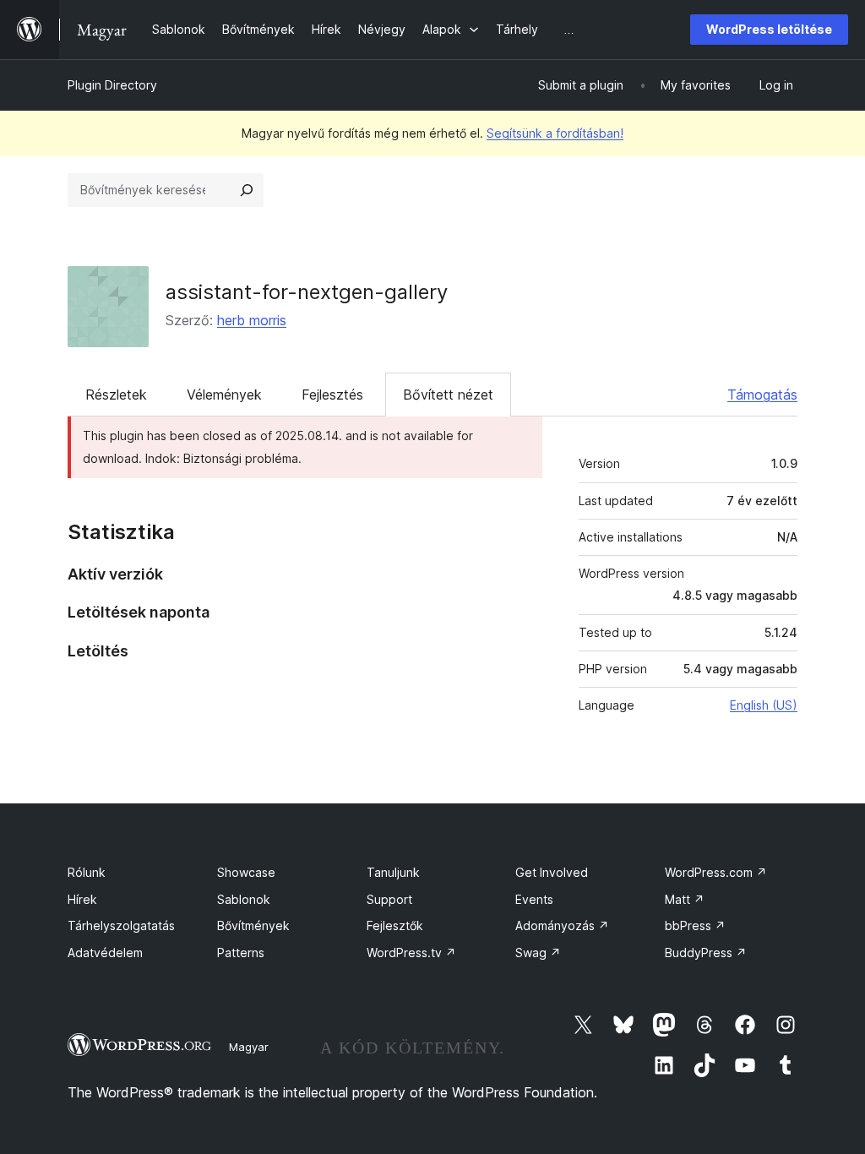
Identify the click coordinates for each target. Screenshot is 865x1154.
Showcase (246, 872)
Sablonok (243, 899)
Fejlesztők (395, 925)
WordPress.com (716, 872)
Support (389, 899)
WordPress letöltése (769, 29)
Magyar (249, 1046)
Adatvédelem (105, 952)
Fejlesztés (332, 394)
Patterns (240, 952)
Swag (538, 952)
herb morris (251, 320)
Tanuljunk (393, 872)
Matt (685, 899)
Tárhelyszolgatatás (121, 925)
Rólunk (87, 872)
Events (534, 899)
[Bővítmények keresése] (247, 190)
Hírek (82, 899)
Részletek (116, 394)
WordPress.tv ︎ (411, 952)
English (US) (763, 705)
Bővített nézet (448, 394)
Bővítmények (253, 925)
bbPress (695, 925)
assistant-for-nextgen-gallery (307, 292)
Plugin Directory (112, 85)
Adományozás (562, 925)
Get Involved (551, 872)
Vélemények (224, 394)
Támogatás (762, 394)
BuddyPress (706, 952)
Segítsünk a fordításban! (555, 133)
